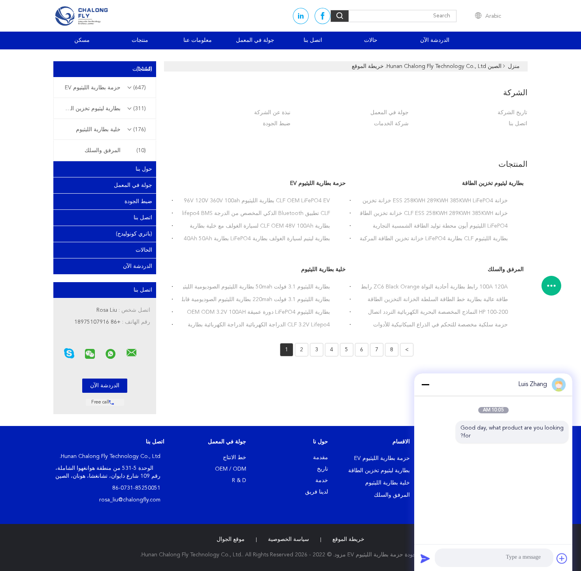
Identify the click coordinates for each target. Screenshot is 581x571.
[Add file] (562, 558)
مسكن (82, 40)
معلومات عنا (197, 40)
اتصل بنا (313, 40)
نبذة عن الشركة (272, 112)
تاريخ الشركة (512, 112)
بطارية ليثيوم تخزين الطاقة (103, 108)
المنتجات (142, 69)
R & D (239, 480)
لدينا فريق (316, 492)
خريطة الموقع (348, 539)
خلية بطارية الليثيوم (111, 129)
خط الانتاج (234, 457)
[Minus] (425, 384)
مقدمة (320, 457)
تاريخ (322, 469)
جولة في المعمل (255, 40)
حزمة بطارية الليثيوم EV (105, 87)
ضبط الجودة (138, 201)
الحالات (144, 250)
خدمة (321, 480)
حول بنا (144, 169)
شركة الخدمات (391, 123)
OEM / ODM (230, 469)
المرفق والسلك (115, 150)
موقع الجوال (231, 539)
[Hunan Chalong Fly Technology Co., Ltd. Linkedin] (301, 16)
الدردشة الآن (434, 40)
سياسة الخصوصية (288, 539)
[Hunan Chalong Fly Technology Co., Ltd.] (131, 353)
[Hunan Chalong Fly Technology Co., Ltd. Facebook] (322, 16)
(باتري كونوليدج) (134, 234)
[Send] (425, 558)
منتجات (140, 40)
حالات (370, 40)
